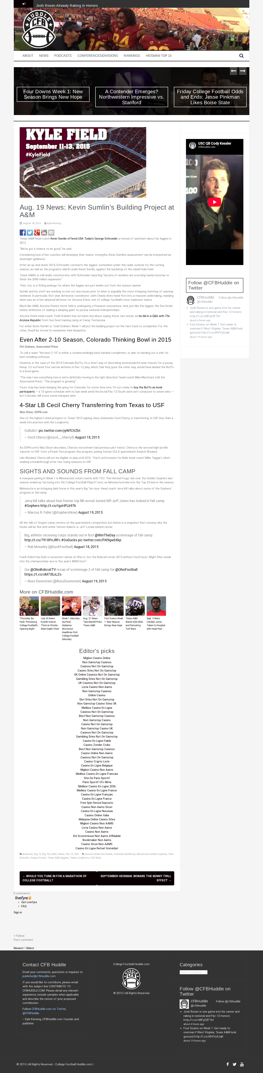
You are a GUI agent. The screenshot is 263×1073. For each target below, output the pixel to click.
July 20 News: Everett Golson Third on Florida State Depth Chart (50, 623)
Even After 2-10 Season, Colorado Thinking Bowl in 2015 (96, 339)
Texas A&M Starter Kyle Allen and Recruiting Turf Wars (134, 623)
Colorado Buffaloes (125, 854)
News (44, 55)
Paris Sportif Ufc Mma (97, 782)
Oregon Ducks (38, 857)
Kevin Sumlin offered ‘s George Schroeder (84, 238)
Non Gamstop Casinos (96, 662)
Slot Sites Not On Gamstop (96, 699)
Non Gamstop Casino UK (97, 728)
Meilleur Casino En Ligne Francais (97, 774)
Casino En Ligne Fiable (97, 741)
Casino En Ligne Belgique (97, 765)
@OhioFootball (126, 570)
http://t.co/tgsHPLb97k (58, 506)
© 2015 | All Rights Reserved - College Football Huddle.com (54, 1064)
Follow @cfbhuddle (231, 297)
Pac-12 (69, 854)
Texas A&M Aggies (58, 857)
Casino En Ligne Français (97, 794)
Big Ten (46, 854)
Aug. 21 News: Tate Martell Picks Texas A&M (92, 622)
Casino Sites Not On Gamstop (97, 670)
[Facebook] (227, 1065)
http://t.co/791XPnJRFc (42, 540)
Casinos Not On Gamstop (96, 666)
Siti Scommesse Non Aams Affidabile (97, 836)
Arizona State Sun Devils (98, 854)
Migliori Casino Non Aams (96, 770)
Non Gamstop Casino (97, 720)
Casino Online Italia (97, 815)
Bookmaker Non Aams (97, 840)
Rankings (132, 55)
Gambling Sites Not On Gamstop (97, 679)
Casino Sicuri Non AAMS (96, 844)
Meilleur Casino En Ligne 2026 (97, 786)
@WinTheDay (105, 535)
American (28, 854)
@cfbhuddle (205, 301)
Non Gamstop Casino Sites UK (96, 703)
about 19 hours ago (201, 336)
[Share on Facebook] (23, 233)
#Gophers (32, 506)
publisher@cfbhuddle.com (39, 976)
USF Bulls (95, 857)
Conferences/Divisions (97, 55)
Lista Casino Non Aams (97, 687)
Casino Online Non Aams (97, 753)
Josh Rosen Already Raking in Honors (67, 6)
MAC (54, 854)
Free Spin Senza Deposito (96, 803)
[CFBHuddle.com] (39, 28)
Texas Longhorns (79, 857)
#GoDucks (69, 540)
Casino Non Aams (96, 831)
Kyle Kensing (54, 223)
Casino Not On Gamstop (97, 724)
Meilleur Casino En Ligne (97, 708)
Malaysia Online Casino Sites (97, 819)
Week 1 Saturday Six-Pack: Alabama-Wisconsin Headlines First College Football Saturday (71, 629)
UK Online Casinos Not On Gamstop (97, 674)
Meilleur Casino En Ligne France (97, 790)
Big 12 (37, 854)
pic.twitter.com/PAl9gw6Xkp (99, 540)
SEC (76, 854)
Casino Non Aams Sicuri (96, 807)
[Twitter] (234, 1065)
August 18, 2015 (87, 437)
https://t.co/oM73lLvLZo (42, 574)
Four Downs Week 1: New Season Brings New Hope (113, 622)
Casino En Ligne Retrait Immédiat (97, 848)
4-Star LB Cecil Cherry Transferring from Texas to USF (92, 405)
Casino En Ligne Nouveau (97, 811)
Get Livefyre (29, 902)
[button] (97, 936)
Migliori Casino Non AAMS (96, 823)
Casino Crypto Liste (97, 761)
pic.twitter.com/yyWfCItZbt (59, 431)
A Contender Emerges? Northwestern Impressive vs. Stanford (53, 97)
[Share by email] (51, 233)
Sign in (18, 912)
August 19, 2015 (90, 512)
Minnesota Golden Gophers (152, 854)
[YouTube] (242, 1065)
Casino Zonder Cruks (97, 745)
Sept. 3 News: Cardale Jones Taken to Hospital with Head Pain (156, 623)
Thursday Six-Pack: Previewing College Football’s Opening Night (29, 623)
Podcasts (63, 55)
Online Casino (97, 695)
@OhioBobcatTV (43, 570)
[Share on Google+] (37, 233)
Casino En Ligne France (97, 798)
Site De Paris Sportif (97, 778)
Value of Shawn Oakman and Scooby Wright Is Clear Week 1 (210, 97)
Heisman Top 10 (159, 55)
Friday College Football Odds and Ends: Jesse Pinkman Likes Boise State (131, 97)
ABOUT (28, 55)
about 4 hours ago (200, 320)
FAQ (24, 906)
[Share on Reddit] (44, 233)
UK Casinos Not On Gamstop (97, 683)
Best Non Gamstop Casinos (97, 716)
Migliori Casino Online (96, 658)
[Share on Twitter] (30, 233)
